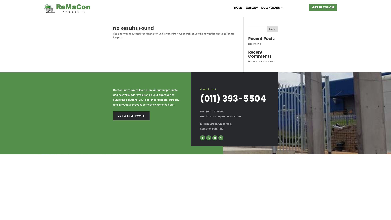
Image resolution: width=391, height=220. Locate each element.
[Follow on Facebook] (202, 137)
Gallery (252, 8)
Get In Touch (323, 7)
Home (238, 8)
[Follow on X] (208, 137)
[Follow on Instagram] (220, 137)
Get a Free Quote (131, 115)
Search (272, 29)
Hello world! (254, 43)
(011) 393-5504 (233, 99)
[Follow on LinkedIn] (214, 137)
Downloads (270, 8)
